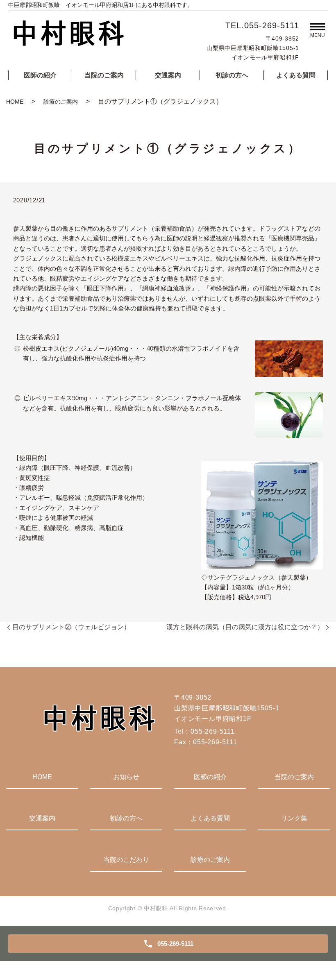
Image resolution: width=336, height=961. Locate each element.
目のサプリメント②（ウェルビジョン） (71, 626)
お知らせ (126, 776)
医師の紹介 (40, 75)
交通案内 (168, 75)
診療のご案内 (60, 101)
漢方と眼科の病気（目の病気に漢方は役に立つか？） (245, 626)
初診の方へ (232, 75)
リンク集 (294, 818)
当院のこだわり (126, 859)
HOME (14, 101)
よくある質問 (296, 75)
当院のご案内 (104, 75)
